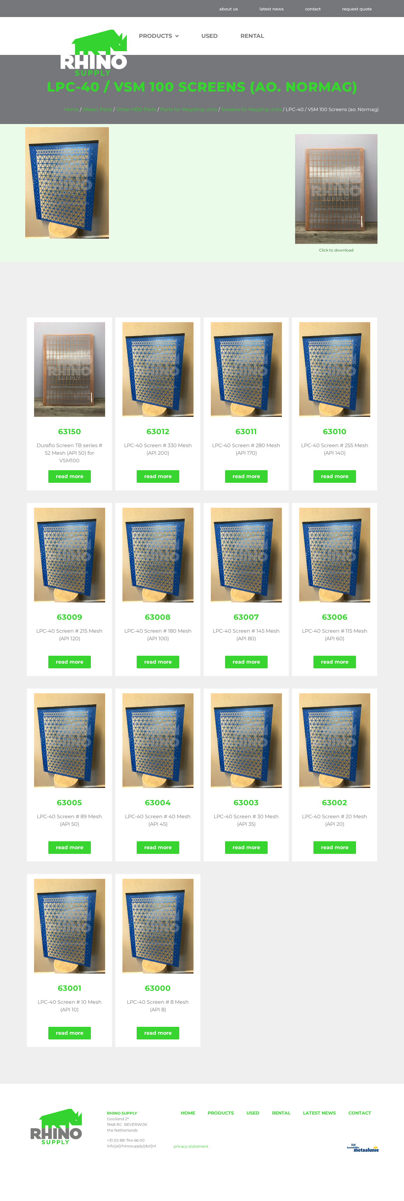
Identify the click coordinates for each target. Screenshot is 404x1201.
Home (71, 109)
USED (209, 36)
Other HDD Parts (136, 109)
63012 (157, 431)
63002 (334, 802)
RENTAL (252, 36)
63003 (246, 802)
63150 (69, 431)
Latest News (271, 8)
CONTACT (359, 1113)
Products (155, 36)
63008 (158, 617)
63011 (246, 431)
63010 (335, 431)
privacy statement (191, 1146)
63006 (335, 617)
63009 (69, 617)
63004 (158, 802)
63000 (158, 988)
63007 (246, 617)
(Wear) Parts (97, 109)
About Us (228, 8)
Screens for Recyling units (251, 109)
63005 (69, 802)
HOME (188, 1113)
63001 (69, 988)
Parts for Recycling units (188, 109)
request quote (357, 8)
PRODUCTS (221, 1113)
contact (313, 8)
